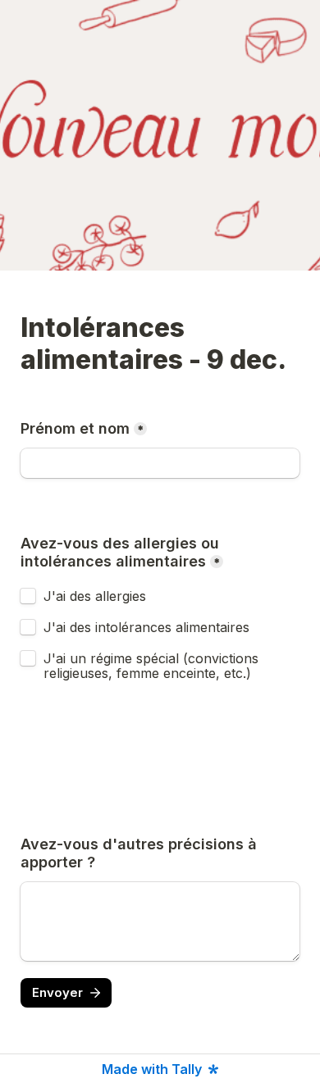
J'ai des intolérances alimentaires (146, 627)
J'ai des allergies (96, 596)
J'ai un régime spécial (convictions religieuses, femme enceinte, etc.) (153, 665)
